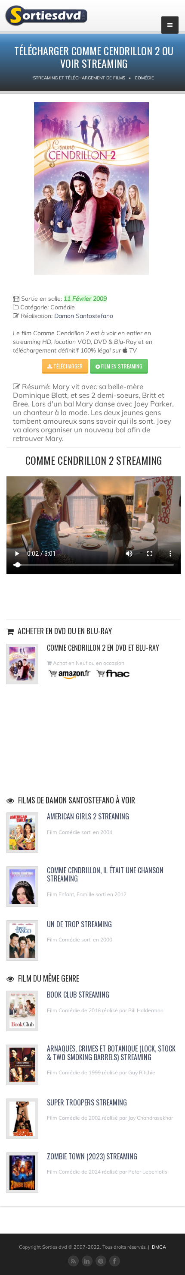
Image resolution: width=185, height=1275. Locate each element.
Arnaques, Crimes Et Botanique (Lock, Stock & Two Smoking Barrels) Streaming (111, 1052)
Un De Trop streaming (79, 924)
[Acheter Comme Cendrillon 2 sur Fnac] (112, 673)
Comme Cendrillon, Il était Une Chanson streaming (105, 874)
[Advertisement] (93, 596)
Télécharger (67, 366)
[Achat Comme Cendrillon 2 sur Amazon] (70, 673)
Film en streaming (121, 366)
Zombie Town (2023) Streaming (92, 1156)
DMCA (159, 1247)
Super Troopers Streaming (87, 1102)
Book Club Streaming (78, 994)
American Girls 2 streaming (88, 816)
